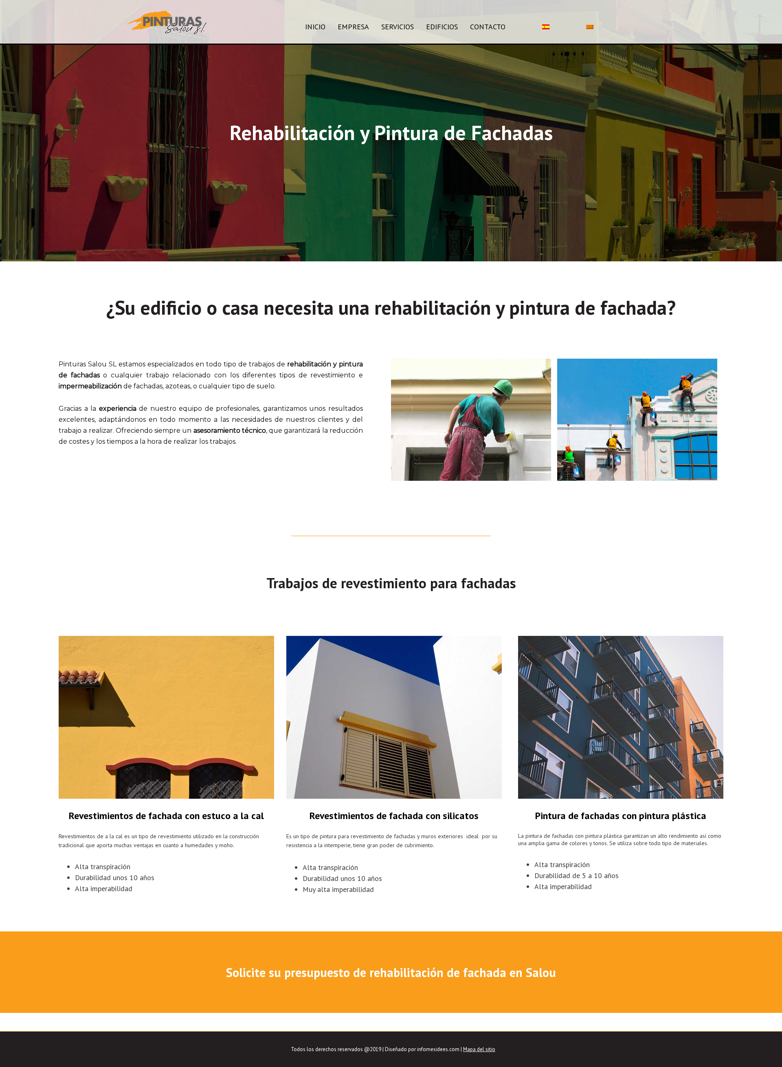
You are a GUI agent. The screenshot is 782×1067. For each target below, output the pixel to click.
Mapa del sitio (479, 1049)
